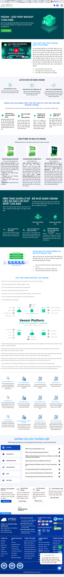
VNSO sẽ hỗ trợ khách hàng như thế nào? (37, 452)
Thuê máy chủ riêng (16, 551)
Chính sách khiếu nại (29, 545)
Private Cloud (14, 546)
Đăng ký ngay (6, 501)
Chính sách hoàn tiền (29, 547)
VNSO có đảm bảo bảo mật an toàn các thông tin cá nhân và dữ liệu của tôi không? (41, 456)
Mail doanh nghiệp (16, 557)
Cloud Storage (15, 549)
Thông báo (3, 547)
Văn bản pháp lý (57, 541)
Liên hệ (2, 543)
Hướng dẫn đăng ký (29, 554)
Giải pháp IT (14, 553)
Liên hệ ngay (22, 501)
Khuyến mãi (4, 545)
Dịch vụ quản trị (57, 549)
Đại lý (2, 556)
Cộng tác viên (4, 554)
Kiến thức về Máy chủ (44, 551)
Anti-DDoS (14, 555)
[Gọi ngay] (60, 547)
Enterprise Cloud (15, 544)
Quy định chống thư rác (30, 549)
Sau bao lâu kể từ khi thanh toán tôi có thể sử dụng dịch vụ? (41, 465)
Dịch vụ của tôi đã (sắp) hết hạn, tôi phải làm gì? (39, 473)
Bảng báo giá (56, 543)
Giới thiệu (3, 541)
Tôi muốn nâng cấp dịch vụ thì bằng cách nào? (38, 469)
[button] (42, 449)
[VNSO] (7, 5)
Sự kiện (3, 549)
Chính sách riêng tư (29, 543)
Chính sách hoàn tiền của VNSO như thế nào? (38, 461)
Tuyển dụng (4, 551)
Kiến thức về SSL (43, 546)
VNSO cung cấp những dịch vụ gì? (35, 448)
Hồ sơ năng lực (28, 558)
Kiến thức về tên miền (44, 544)
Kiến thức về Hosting (44, 542)
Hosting (13, 542)
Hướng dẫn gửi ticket (29, 556)
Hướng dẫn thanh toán (30, 551)
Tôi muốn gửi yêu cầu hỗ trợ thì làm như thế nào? (39, 476)
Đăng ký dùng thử (57, 551)
